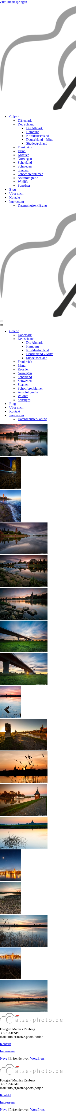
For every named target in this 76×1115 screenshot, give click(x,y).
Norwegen (25, 158)
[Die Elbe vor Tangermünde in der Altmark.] (24, 847)
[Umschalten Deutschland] (74, 339)
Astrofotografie (28, 178)
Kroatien (23, 155)
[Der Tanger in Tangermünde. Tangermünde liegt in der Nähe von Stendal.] (24, 586)
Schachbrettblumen (30, 174)
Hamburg (32, 132)
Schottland (25, 162)
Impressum (7, 1051)
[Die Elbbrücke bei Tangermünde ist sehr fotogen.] (24, 651)
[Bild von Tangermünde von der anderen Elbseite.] (10, 978)
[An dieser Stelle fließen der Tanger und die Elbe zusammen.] (10, 520)
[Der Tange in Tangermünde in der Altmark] (23, 815)
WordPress (37, 1058)
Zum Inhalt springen (13, 2)
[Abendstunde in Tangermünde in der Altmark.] (24, 618)
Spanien (23, 170)
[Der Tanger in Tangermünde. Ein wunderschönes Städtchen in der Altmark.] (24, 553)
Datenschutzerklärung (32, 205)
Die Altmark (34, 128)
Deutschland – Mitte (39, 139)
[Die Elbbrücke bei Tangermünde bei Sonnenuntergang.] (24, 684)
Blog (12, 189)
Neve (3, 1058)
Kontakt (14, 197)
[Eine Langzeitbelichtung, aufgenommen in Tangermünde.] (10, 488)
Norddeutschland (37, 136)
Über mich (16, 193)
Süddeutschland (36, 143)
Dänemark (25, 120)
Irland (22, 151)
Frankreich (25, 147)
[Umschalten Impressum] (74, 415)
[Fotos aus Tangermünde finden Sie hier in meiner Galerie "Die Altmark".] (24, 455)
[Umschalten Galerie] (74, 331)
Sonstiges (24, 185)
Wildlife (23, 181)
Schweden (25, 166)
